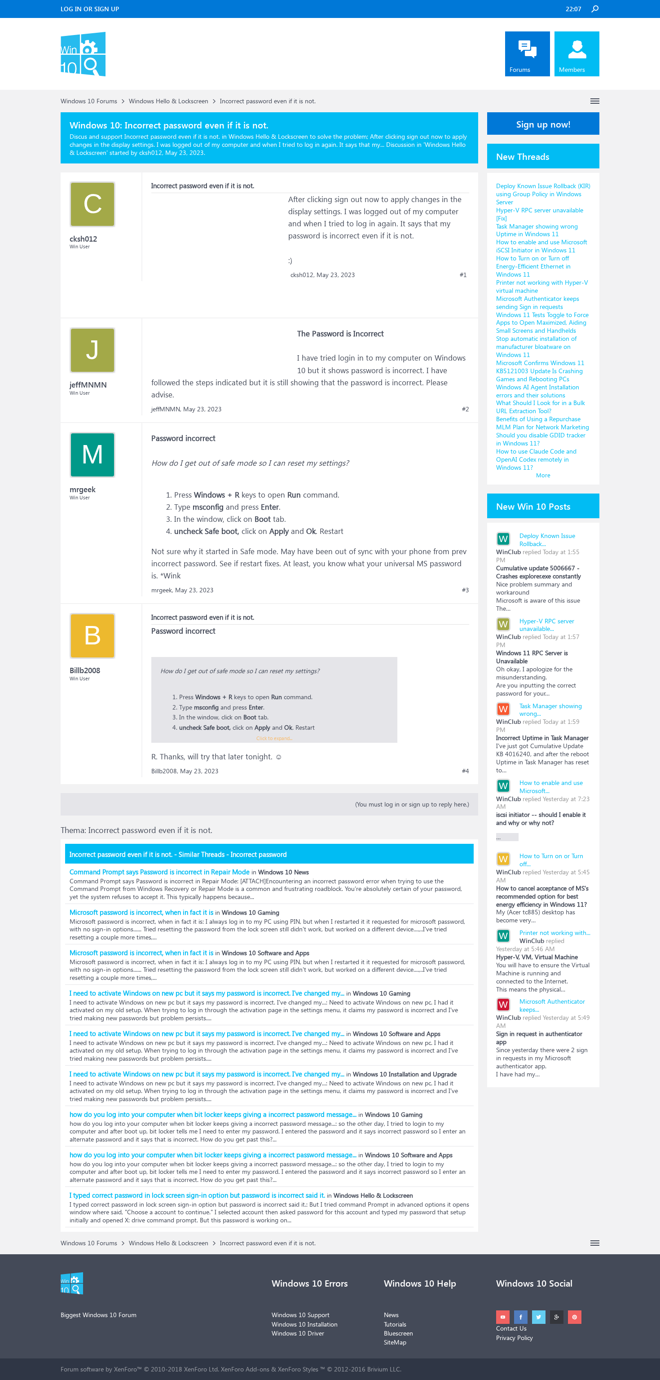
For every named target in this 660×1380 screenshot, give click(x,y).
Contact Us (511, 1328)
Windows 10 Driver (298, 1333)
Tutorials (395, 1324)
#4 (465, 771)
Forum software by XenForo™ (140, 1369)
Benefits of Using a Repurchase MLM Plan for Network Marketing (542, 422)
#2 (465, 409)
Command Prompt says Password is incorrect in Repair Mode (160, 871)
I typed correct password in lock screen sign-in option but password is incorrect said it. (197, 1194)
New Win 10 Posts (533, 505)
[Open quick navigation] (594, 101)
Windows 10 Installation (305, 1324)
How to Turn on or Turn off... (551, 859)
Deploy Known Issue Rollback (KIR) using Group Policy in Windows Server (543, 193)
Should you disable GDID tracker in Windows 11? (540, 439)
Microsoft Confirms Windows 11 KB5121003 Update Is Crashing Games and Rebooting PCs (540, 370)
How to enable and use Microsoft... (551, 786)
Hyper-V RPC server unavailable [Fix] (539, 214)
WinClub (508, 551)
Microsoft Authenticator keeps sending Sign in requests (537, 302)
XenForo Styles (298, 1369)
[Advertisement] (218, 249)
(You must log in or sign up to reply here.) (412, 804)
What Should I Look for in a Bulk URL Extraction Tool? (540, 406)
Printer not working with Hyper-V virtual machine (542, 286)
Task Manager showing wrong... (550, 709)
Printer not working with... (554, 932)
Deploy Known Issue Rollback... (547, 539)
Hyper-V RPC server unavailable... (546, 625)
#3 (465, 590)
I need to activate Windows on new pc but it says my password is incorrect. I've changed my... (207, 992)
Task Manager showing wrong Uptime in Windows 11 (537, 230)
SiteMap (395, 1342)
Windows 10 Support (301, 1314)
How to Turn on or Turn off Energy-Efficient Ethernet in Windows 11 (533, 266)
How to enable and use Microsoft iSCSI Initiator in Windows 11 (541, 246)
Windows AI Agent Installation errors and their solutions (537, 391)
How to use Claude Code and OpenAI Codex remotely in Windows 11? (536, 459)
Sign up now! (543, 123)
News (391, 1314)
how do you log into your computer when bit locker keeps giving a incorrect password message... (213, 1114)
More (543, 475)
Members (572, 69)
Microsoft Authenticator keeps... (552, 1005)
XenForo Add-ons (245, 1369)
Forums (520, 69)
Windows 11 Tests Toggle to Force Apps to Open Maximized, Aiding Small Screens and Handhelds (542, 322)
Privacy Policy (514, 1337)
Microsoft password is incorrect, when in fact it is (141, 912)
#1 (463, 275)
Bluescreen (398, 1333)
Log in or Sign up (90, 8)
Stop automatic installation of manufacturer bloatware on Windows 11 (536, 346)
